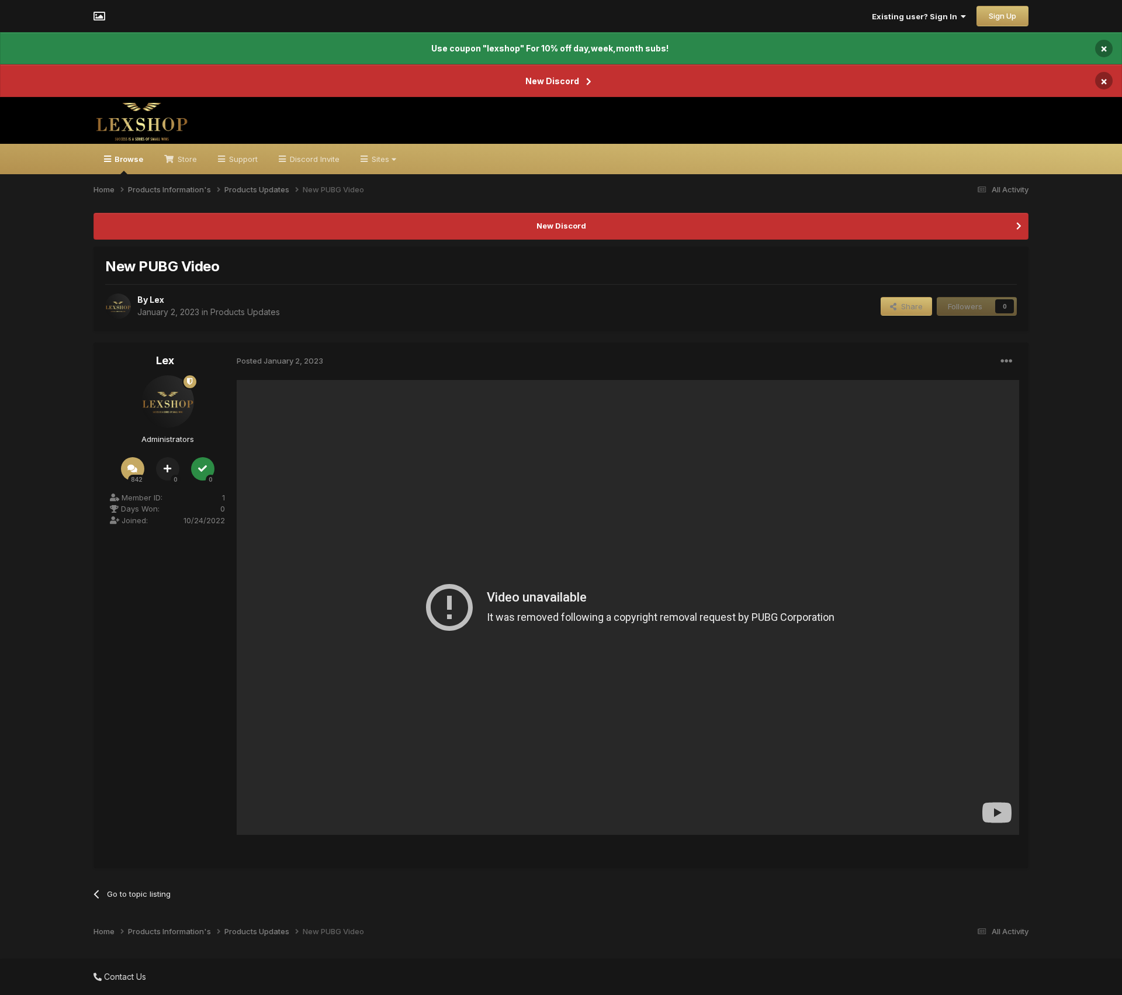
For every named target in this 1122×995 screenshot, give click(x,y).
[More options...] (1006, 361)
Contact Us (124, 977)
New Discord (552, 81)
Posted (280, 360)
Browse (128, 159)
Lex (157, 300)
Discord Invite (314, 159)
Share (909, 306)
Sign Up (1002, 15)
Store (186, 159)
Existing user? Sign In (916, 16)
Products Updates (245, 312)
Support (242, 159)
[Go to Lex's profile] (118, 306)
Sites (380, 159)
